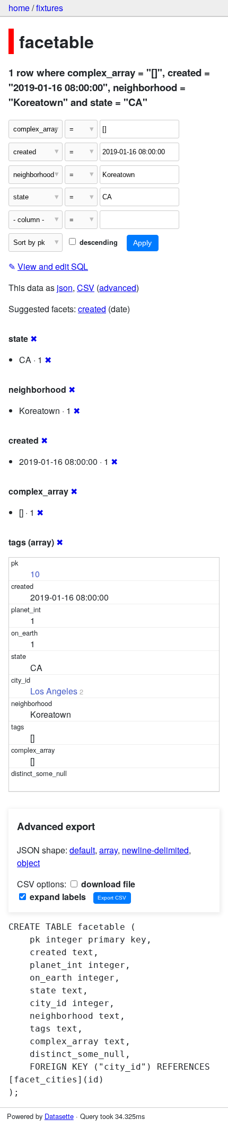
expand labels (57, 897)
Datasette (59, 1116)
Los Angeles (53, 691)
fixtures (49, 8)
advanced (117, 287)
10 (35, 574)
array (108, 850)
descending (97, 242)
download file (107, 884)
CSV (85, 287)
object (28, 863)
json (65, 287)
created (92, 309)
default (82, 850)
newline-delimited (155, 850)
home (19, 8)
